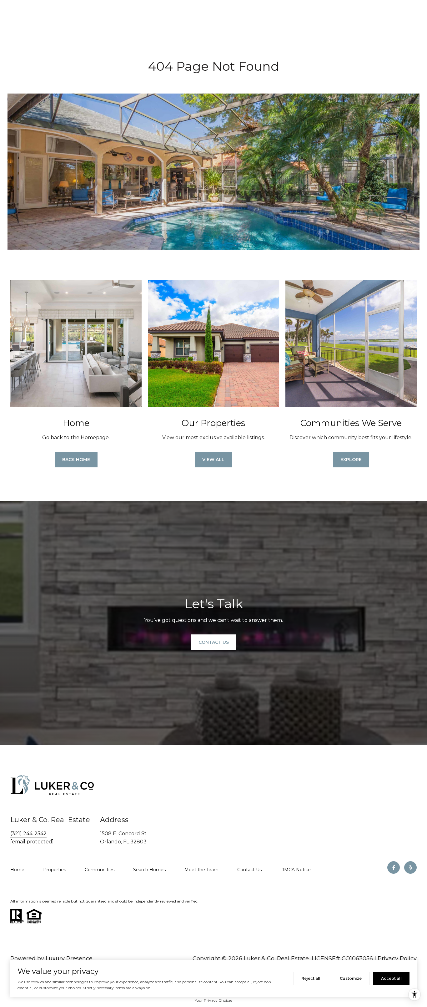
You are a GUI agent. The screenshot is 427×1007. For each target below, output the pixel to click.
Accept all (391, 978)
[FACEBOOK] (393, 867)
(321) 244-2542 (28, 834)
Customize (351, 978)
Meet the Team (201, 869)
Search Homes (149, 869)
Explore (351, 459)
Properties (54, 869)
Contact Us (249, 869)
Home (17, 869)
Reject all (310, 978)
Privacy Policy (397, 958)
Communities (99, 869)
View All (213, 459)
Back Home (76, 459)
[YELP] (410, 867)
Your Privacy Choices (213, 1000)
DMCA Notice (295, 869)
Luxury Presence (69, 958)
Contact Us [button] (213, 642)
